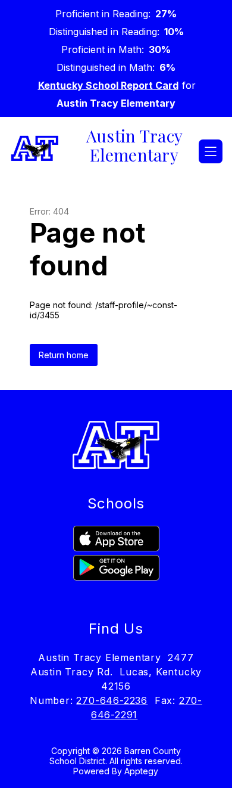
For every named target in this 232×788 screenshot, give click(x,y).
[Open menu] (210, 151)
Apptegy (141, 771)
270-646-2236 (112, 700)
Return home (64, 355)
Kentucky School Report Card (108, 85)
